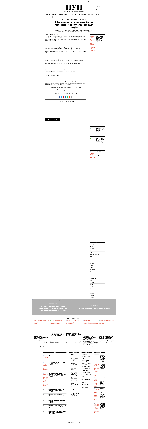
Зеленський (88, 361)
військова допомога (85, 378)
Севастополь (93, 278)
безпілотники (86, 376)
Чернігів (92, 297)
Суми (91, 280)
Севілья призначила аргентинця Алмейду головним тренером (56, 390)
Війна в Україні (88, 358)
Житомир (92, 250)
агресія (83, 376)
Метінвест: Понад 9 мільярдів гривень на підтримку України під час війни (102, 357)
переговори (85, 384)
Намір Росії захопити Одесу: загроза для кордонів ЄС (100, 129)
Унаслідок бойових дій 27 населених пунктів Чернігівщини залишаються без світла (100, 141)
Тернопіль (92, 282)
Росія (83, 370)
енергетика (87, 379)
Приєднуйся (100, 1)
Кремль (87, 363)
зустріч (83, 380)
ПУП (87, 366)
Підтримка (87, 368)
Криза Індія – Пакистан (60, 16)
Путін (83, 368)
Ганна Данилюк (54, 34)
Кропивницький (94, 261)
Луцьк (91, 265)
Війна (83, 358)
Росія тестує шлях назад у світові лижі (57, 356)
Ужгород (92, 284)
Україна (88, 374)
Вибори (88, 356)
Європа (84, 354)
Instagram (74, 93)
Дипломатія (87, 360)
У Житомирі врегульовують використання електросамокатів (100, 153)
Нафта (89, 364)
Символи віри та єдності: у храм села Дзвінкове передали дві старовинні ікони (103, 367)
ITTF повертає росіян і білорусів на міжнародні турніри (57, 363)
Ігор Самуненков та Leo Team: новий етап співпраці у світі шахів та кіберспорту (57, 412)
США (86, 370)
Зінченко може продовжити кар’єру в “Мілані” (57, 401)
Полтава (92, 273)
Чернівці (92, 295)
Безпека (84, 356)
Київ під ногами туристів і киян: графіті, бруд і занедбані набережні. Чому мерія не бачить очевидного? (99, 39)
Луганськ (92, 263)
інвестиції (83, 388)
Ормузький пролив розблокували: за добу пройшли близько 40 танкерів (41, 337)
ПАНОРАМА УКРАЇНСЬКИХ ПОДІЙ (74, 422)
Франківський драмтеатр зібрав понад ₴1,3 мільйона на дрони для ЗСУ (103, 406)
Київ (91, 256)
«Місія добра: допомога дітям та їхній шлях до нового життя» (103, 380)
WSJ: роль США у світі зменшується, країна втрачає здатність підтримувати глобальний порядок (89, 338)
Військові (83, 360)
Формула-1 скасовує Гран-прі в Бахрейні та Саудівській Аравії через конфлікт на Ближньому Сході (57, 374)
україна (83, 387)
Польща (90, 366)
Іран (86, 354)
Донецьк (92, 248)
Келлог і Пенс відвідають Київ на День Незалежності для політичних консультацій (106, 337)
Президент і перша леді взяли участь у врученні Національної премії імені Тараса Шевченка (103, 392)
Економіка (84, 361)
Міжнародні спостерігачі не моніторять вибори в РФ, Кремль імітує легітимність (73, 334)
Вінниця (92, 244)
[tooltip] (97, 7)
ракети (83, 386)
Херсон (91, 288)
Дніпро (91, 246)
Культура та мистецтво (73, 19)
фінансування (87, 387)
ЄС (82, 354)
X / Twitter (56, 93)
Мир (90, 363)
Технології (88, 372)
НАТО (86, 364)
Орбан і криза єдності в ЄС (76, 16)
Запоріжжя (92, 252)
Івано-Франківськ (94, 254)
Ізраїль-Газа (48, 16)
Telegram (65, 93)
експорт (83, 379)
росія (85, 386)
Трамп (83, 375)
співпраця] (89, 386)
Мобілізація (83, 364)
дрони (90, 378)
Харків (91, 286)
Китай (83, 363)
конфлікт (86, 381)
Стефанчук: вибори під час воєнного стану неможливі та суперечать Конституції (57, 334)
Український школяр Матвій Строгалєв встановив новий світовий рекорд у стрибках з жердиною (57, 395)
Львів (91, 267)
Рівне (91, 276)
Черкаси (92, 293)
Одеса (91, 271)
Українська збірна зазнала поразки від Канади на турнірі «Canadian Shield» (57, 406)
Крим (91, 259)
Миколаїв (92, 269)
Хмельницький (93, 291)
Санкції (84, 372)
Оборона (84, 366)
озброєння (84, 382)
